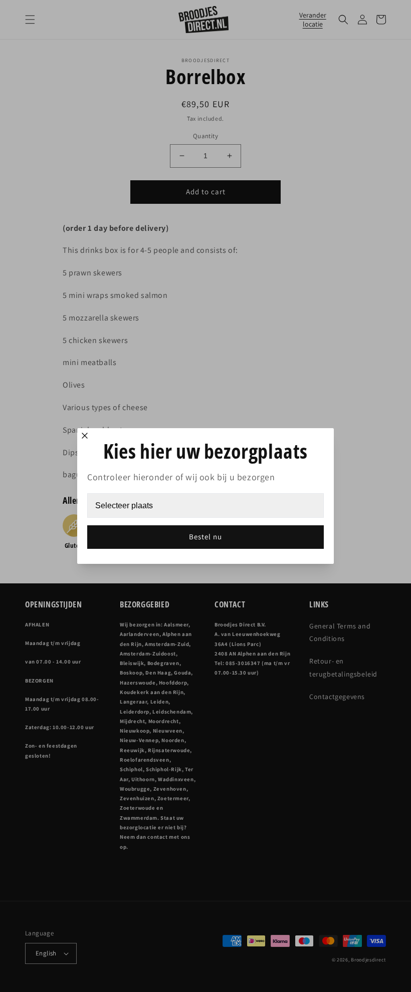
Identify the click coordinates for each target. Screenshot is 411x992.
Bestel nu (205, 536)
